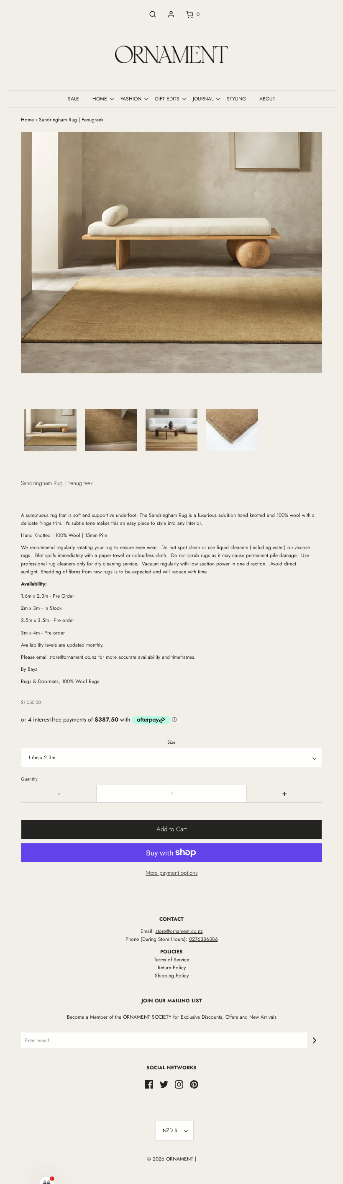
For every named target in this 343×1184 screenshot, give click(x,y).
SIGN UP (253, 669)
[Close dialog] (324, 498)
